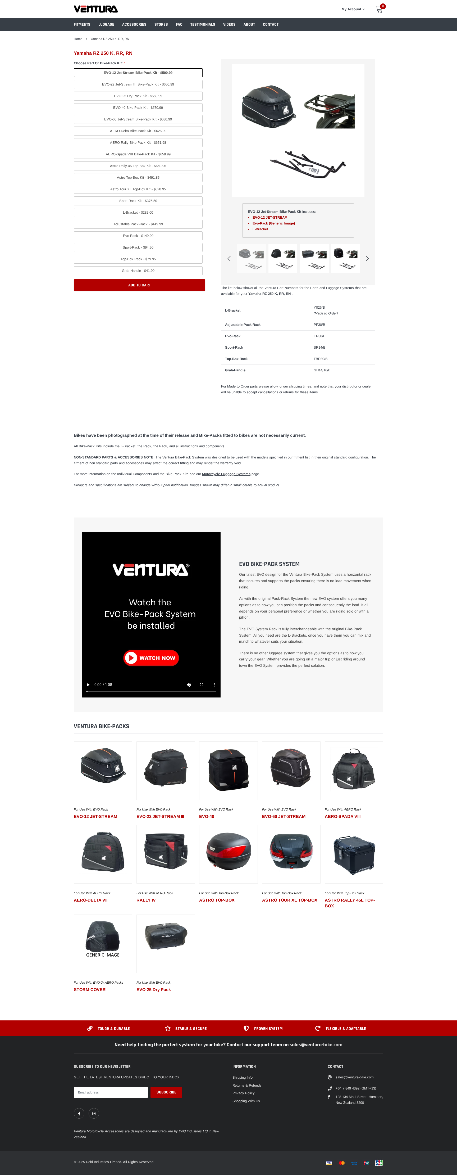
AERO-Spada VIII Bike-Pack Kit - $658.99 (138, 154)
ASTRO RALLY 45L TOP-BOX (350, 903)
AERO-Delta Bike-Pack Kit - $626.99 (138, 131)
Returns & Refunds (247, 1085)
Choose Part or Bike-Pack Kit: (99, 63)
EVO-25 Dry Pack (153, 989)
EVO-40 (206, 816)
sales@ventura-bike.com (316, 1044)
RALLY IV (146, 900)
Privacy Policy (243, 1093)
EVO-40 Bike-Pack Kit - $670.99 (138, 108)
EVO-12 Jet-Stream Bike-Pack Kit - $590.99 (138, 73)
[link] (103, 770)
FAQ (179, 24)
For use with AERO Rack (343, 809)
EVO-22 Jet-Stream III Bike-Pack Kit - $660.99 (138, 84)
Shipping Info (242, 1077)
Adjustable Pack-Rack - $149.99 (138, 224)
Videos (229, 24)
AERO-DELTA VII (90, 900)
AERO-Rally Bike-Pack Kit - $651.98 (138, 143)
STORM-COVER (90, 989)
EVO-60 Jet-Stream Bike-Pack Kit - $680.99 (138, 119)
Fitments (82, 24)
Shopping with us (246, 1101)
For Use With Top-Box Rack (219, 893)
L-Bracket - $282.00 (138, 212)
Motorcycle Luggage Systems (226, 474)
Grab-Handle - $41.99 (138, 271)
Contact (270, 24)
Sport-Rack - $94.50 (138, 247)
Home (78, 39)
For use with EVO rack (91, 809)
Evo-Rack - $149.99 (138, 236)
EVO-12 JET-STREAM (95, 816)
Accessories (134, 24)
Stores (161, 24)
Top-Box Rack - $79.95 (138, 259)
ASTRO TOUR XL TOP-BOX (289, 900)
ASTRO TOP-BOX (217, 900)
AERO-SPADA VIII (342, 816)
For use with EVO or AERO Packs (98, 982)
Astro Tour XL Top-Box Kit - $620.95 (138, 189)
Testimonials (202, 24)
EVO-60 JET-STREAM (283, 816)
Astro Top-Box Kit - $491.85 (138, 177)
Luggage (106, 24)
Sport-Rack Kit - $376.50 (138, 201)
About (249, 24)
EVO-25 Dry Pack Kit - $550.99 (138, 96)
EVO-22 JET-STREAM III (160, 816)
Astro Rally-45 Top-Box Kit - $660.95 (138, 166)
